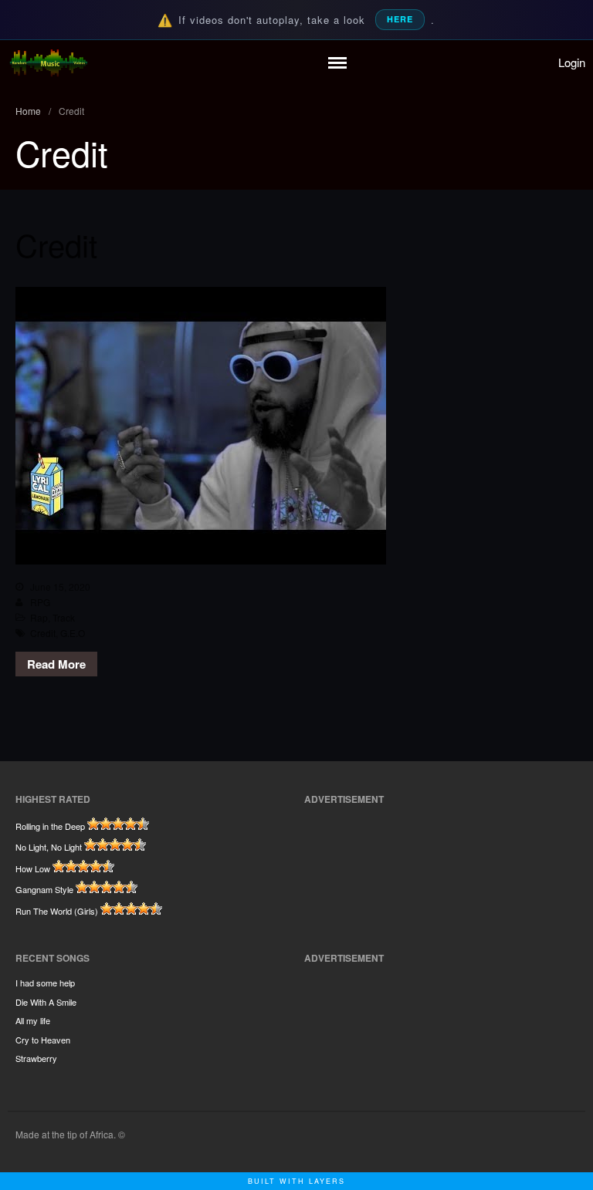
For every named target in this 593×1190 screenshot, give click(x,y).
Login (571, 62)
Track (64, 617)
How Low (32, 868)
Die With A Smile (45, 1002)
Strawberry (36, 1058)
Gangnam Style (44, 889)
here (400, 19)
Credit (56, 244)
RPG (40, 601)
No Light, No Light (48, 847)
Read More (56, 664)
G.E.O (72, 632)
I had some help (45, 982)
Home (28, 110)
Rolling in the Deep (50, 826)
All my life (32, 1020)
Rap (39, 617)
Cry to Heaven (42, 1039)
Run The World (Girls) (56, 911)
